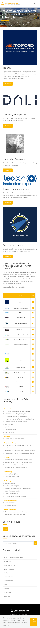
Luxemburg (7, 596)
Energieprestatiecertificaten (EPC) (15, 514)
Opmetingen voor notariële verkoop (16, 416)
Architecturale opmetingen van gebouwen (18, 411)
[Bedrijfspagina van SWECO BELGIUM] (33, 317)
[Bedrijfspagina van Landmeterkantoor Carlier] (7, 372)
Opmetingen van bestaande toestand (16, 422)
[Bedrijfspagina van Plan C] (33, 349)
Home (6, 23)
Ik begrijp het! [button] (34, 622)
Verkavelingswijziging (11, 474)
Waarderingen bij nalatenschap (15, 465)
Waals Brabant (8, 581)
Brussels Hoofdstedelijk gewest (14, 557)
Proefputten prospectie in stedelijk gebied (18, 488)
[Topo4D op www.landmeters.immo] (20, 47)
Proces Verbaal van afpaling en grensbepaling (19, 419)
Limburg (6, 573)
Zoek (5, 529)
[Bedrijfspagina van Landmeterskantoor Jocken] (33, 382)
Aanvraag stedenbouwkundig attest (16, 512)
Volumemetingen (10, 429)
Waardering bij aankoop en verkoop (16, 467)
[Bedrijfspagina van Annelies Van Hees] (33, 367)
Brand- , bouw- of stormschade (14, 439)
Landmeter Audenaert (14, 159)
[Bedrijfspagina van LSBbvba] (33, 386)
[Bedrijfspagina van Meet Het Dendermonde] (33, 323)
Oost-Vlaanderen (9, 565)
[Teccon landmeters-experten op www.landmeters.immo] (20, 180)
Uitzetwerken (9, 427)
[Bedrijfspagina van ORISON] (33, 391)
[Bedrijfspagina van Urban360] (33, 377)
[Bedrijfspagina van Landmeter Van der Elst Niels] (33, 344)
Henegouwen (8, 592)
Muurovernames (10, 432)
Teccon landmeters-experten (17, 189)
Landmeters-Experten (16, 23)
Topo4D (7, 68)
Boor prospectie (10, 483)
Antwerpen (7, 561)
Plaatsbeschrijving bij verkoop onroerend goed (19, 453)
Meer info (8, 84)
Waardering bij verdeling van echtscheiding (18, 459)
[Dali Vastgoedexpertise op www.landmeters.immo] (20, 100)
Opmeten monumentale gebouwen (16, 496)
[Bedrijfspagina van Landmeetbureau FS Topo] (33, 339)
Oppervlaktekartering (11, 493)
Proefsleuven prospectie (12, 486)
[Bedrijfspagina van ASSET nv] (33, 313)
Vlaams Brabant (9, 577)
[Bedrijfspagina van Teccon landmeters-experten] (7, 308)
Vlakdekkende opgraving (12, 491)
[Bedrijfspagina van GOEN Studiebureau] (33, 330)
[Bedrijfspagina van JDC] (33, 360)
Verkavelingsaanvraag (12, 476)
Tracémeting (9, 424)
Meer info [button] (6, 625)
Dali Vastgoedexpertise (14, 114)
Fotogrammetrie (10, 503)
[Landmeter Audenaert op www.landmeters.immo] (15, 143)
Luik (5, 584)
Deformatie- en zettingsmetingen (15, 414)
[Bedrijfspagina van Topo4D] (7, 302)
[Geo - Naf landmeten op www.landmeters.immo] (20, 225)
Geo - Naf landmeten (13, 245)
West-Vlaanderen (9, 569)
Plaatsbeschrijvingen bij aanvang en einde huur (20, 450)
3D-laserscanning (10, 505)
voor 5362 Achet (29, 23)
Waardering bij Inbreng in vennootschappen (19, 462)
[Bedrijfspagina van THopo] (33, 354)
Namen (6, 588)
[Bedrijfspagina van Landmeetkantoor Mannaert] (33, 334)
